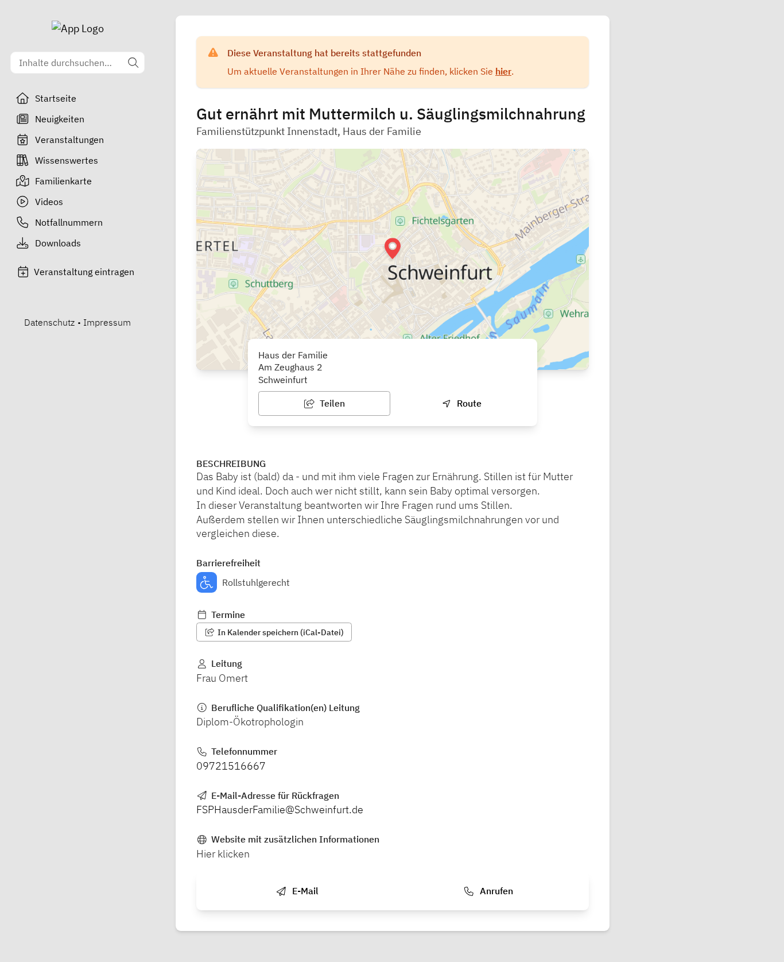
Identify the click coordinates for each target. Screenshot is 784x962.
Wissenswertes (66, 160)
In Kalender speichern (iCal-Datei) (280, 632)
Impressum (107, 322)
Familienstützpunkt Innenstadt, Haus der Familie (308, 131)
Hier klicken (223, 853)
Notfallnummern (69, 222)
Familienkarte (63, 181)
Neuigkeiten (59, 119)
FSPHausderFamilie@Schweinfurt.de (279, 809)
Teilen (331, 403)
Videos (49, 201)
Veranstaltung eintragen (84, 271)
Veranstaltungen (69, 139)
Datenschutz (49, 322)
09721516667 (231, 765)
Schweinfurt (283, 379)
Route (468, 403)
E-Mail (304, 891)
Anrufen (495, 891)
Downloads (58, 243)
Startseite (55, 98)
